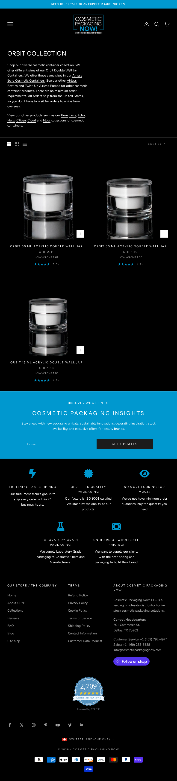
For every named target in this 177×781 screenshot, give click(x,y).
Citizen (21, 120)
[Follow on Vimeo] (69, 725)
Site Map (13, 641)
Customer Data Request (85, 641)
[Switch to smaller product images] (17, 144)
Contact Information (82, 633)
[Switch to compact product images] (25, 144)
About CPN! (15, 603)
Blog (10, 633)
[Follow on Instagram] (33, 725)
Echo (81, 115)
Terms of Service (80, 618)
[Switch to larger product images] (9, 144)
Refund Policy (78, 595)
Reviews (13, 618)
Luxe (72, 115)
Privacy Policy (78, 603)
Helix (11, 120)
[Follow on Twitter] (21, 725)
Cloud (31, 120)
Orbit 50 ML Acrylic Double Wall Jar (46, 246)
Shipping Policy (79, 626)
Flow (46, 120)
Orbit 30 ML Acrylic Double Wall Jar (130, 246)
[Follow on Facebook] (9, 725)
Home (11, 595)
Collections (15, 610)
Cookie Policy (77, 610)
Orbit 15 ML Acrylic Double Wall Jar (46, 362)
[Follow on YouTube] (57, 725)
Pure (64, 115)
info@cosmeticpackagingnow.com (137, 650)
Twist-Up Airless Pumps (42, 86)
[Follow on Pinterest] (45, 725)
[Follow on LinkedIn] (81, 725)
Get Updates (125, 444)
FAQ (10, 626)
